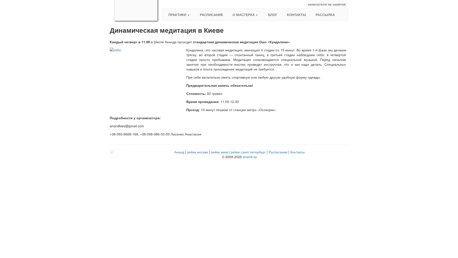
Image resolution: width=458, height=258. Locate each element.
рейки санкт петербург (248, 152)
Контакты (296, 14)
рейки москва (197, 152)
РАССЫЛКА (325, 14)
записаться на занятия (327, 4)
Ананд (179, 152)
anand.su (250, 156)
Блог (272, 14)
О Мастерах (244, 14)
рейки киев (219, 152)
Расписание (211, 14)
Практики (177, 14)
